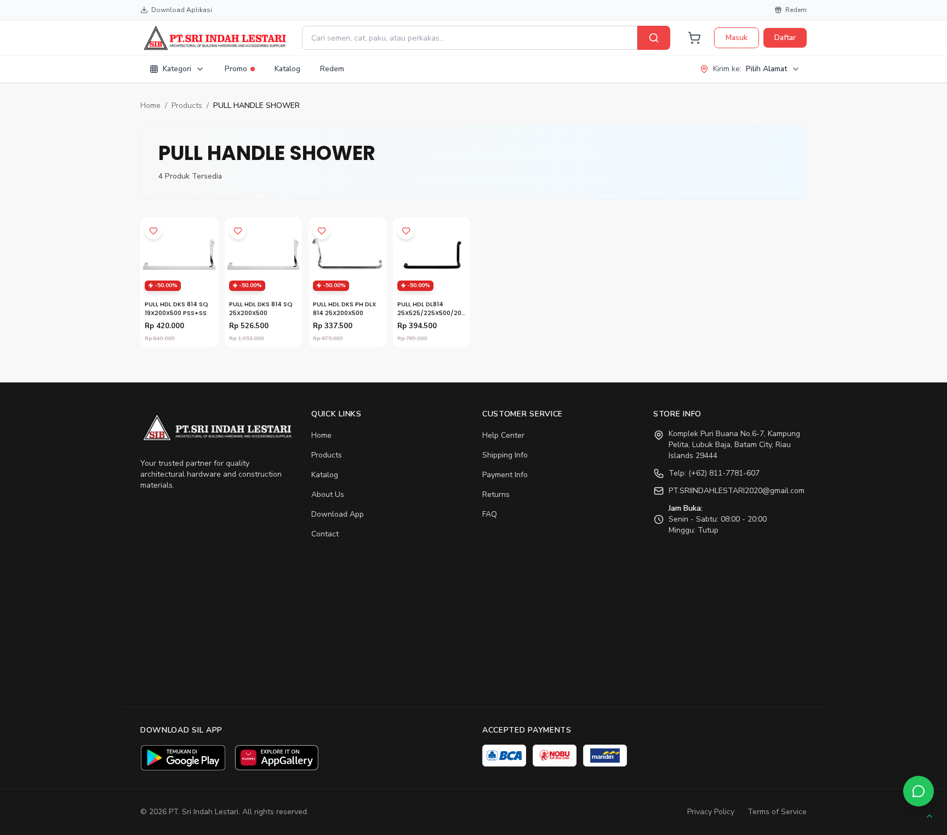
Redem (796, 9)
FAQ (489, 514)
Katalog (287, 69)
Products (187, 105)
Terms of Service (777, 812)
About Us (327, 494)
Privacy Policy (710, 812)
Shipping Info (505, 455)
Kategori (177, 69)
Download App (337, 514)
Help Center (503, 435)
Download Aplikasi (181, 9)
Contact (325, 534)
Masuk (737, 37)
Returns (496, 494)
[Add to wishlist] (153, 230)
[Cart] (694, 38)
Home (150, 105)
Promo (236, 69)
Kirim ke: (750, 69)
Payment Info (505, 475)
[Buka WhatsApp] (918, 791)
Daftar (785, 37)
